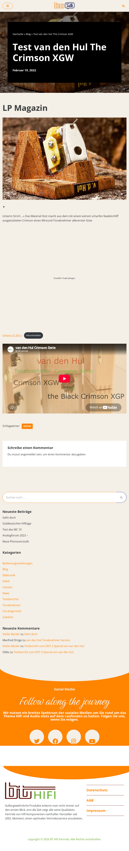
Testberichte (10, 599)
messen (7, 587)
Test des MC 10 (12, 529)
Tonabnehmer (12, 605)
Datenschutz (97, 790)
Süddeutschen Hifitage (17, 523)
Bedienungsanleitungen (18, 563)
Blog (28, 34)
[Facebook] (55, 737)
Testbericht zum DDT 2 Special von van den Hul (54, 646)
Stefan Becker (11, 634)
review (27, 426)
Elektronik (9, 575)
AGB (90, 800)
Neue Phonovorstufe (16, 541)
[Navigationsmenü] (8, 6)
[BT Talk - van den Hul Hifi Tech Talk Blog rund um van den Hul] (64, 5)
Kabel (6, 581)
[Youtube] (92, 737)
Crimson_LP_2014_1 (12, 335)
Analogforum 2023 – (15, 535)
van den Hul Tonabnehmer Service (48, 640)
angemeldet (28, 454)
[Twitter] (37, 737)
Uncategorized (12, 611)
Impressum (96, 810)
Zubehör (8, 617)
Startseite (18, 34)
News (6, 593)
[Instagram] (74, 737)
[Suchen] (123, 6)
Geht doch (9, 517)
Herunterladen (33, 335)
